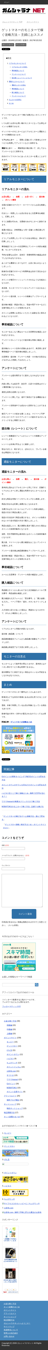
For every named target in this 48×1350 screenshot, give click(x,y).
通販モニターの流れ (19, 85)
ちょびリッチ (12, 1063)
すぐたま (10, 1075)
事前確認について (18, 70)
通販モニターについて (17, 81)
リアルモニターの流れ (19, 67)
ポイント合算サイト (15, 1092)
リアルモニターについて (17, 63)
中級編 (9, 1029)
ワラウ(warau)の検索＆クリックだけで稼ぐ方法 (21, 801)
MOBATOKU (12, 1088)
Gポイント (11, 1084)
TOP (14, 22)
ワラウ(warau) (12, 1079)
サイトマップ (9, 1327)
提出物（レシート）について (22, 78)
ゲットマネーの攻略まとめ (21, 722)
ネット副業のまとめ (12, 1117)
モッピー (10, 1042)
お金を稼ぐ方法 (10, 1021)
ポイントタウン (13, 1054)
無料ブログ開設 (13, 1100)
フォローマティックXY (11, 1006)
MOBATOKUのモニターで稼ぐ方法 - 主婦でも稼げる (23, 807)
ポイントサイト (7, 44)
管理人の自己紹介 (11, 1333)
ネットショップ (10, 1104)
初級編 (9, 1025)
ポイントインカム (14, 1067)
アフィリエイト (10, 1096)
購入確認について (18, 92)
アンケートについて (19, 74)
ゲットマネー (21, 44)
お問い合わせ (9, 1336)
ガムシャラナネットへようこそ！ (17, 1323)
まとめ (11, 103)
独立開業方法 (9, 1113)
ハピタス (10, 1059)
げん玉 (9, 1050)
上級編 (9, 1034)
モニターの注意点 (15, 100)
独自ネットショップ (15, 1108)
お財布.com (11, 1071)
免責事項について (11, 1330)
